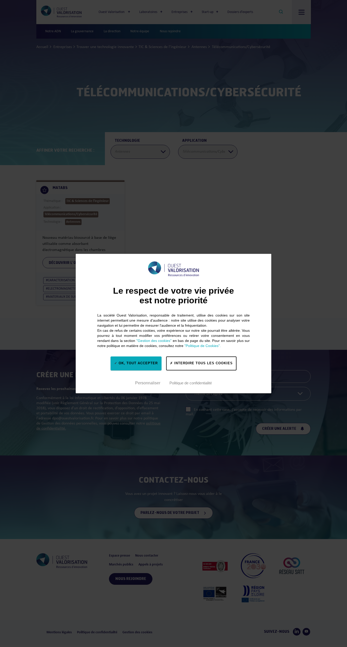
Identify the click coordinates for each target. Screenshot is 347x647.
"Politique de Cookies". (202, 346)
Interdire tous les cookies (203, 363)
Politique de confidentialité (190, 383)
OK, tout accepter (137, 363)
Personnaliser (147, 383)
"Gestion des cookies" (154, 341)
